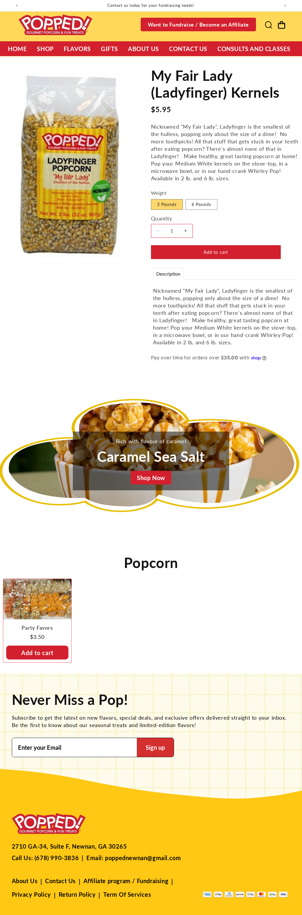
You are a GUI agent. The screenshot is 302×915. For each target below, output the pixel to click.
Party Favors (37, 627)
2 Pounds (167, 204)
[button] (268, 24)
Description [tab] (168, 273)
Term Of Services (127, 894)
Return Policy (77, 894)
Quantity (161, 218)
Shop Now (151, 477)
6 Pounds (201, 204)
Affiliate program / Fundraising (126, 880)
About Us (25, 880)
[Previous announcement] (16, 5)
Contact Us (60, 880)
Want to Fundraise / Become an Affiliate (198, 24)
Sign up (155, 747)
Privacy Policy (31, 894)
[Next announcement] (285, 5)
